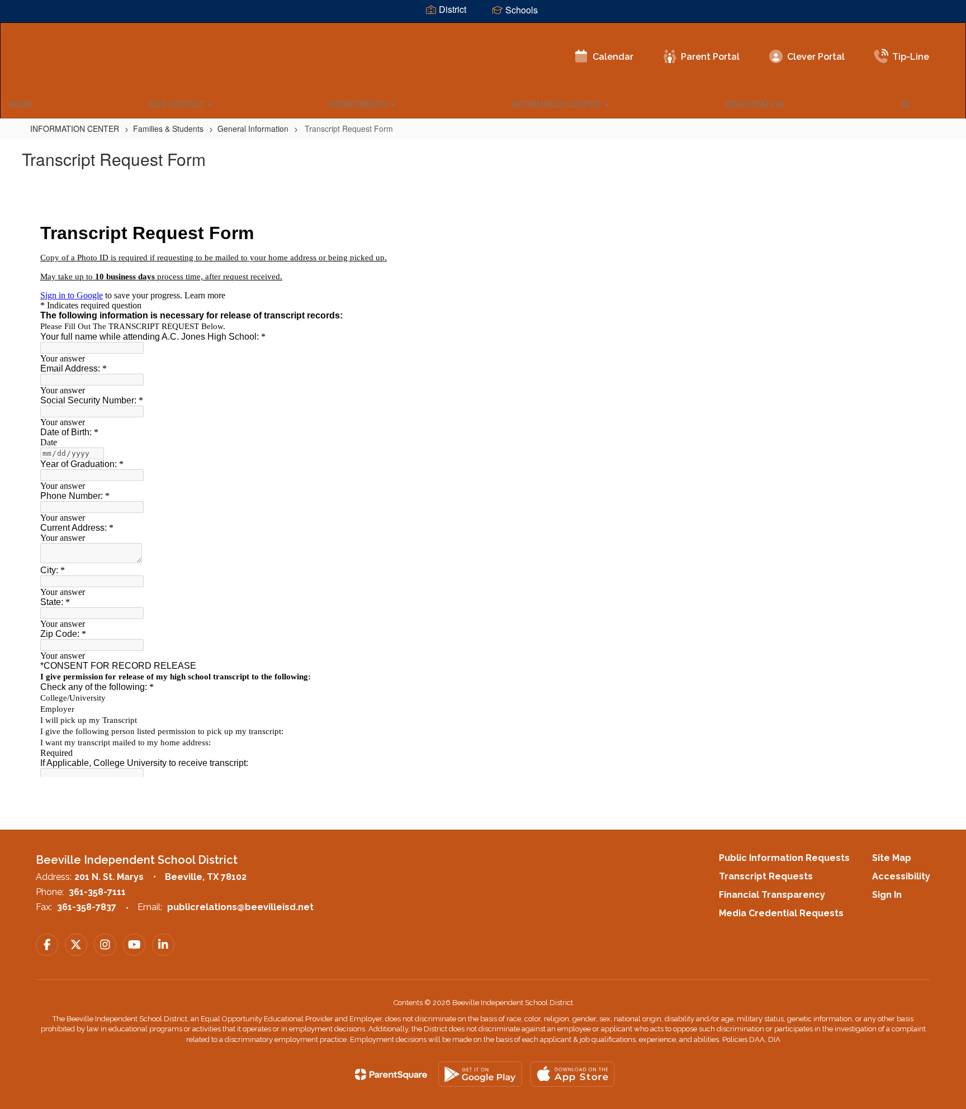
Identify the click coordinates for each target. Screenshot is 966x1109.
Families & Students (168, 128)
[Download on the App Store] (572, 1074)
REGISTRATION (755, 104)
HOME (20, 104)
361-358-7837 (86, 907)
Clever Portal (816, 56)
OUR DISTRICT (178, 104)
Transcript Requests (766, 876)
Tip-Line (910, 56)
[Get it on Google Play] (480, 1074)
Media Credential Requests (781, 913)
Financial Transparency (772, 894)
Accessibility (901, 876)
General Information (252, 128)
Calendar (613, 56)
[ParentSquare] (391, 1074)
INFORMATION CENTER (557, 104)
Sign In (887, 894)
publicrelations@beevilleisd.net (240, 907)
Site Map (891, 858)
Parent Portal (710, 56)
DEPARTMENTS (359, 104)
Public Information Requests (784, 858)
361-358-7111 (97, 892)
